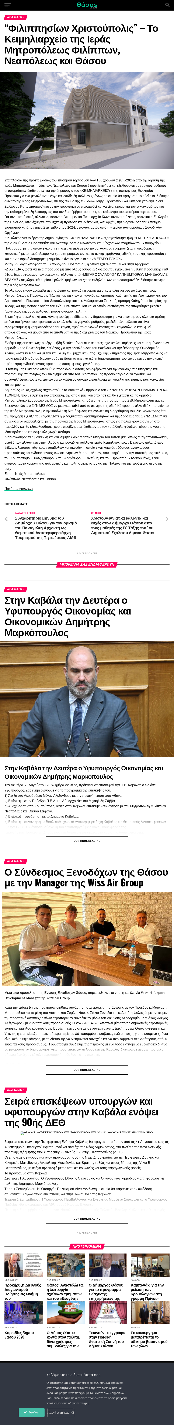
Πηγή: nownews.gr (18, 488)
